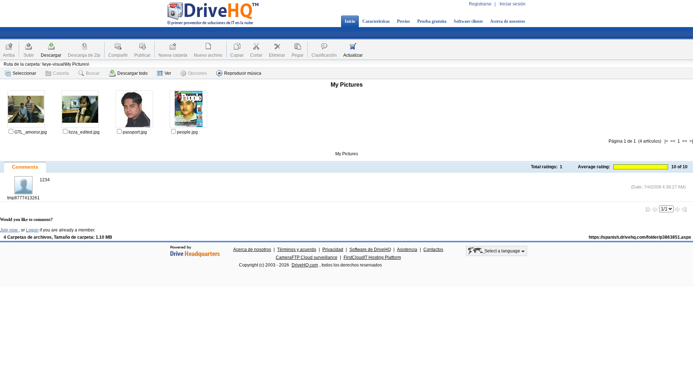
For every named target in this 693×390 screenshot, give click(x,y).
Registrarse (480, 3)
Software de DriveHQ (370, 249)
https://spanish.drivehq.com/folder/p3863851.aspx (640, 237)
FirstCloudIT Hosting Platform (372, 257)
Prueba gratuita (431, 21)
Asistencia (407, 249)
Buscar (93, 73)
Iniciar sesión (513, 3)
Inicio (350, 21)
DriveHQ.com (305, 265)
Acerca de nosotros (507, 21)
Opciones (197, 73)
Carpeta (61, 73)
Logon (32, 230)
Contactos (433, 249)
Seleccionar (24, 73)
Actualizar (353, 55)
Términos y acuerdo (296, 249)
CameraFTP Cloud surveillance (306, 257)
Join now (9, 230)
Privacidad (332, 249)
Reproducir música (242, 73)
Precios (403, 21)
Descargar (51, 55)
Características (376, 21)
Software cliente (468, 21)
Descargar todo (132, 73)
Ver (168, 73)
